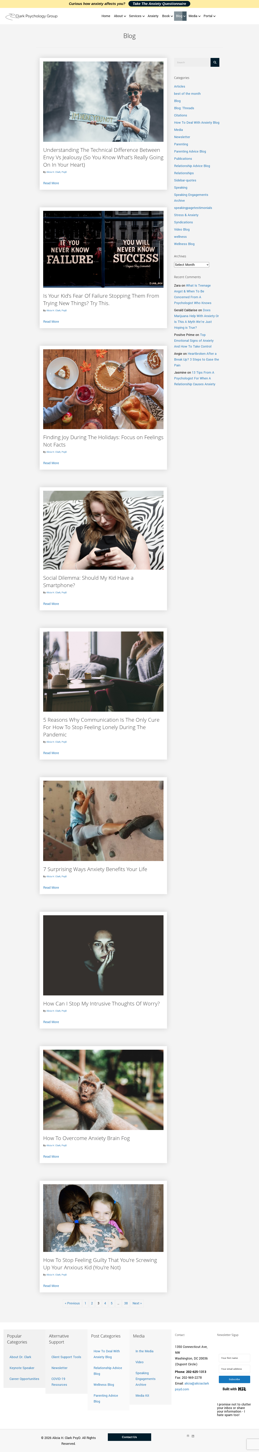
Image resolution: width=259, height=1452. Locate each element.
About (118, 16)
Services (135, 16)
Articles (179, 86)
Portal (208, 16)
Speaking (180, 187)
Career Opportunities (24, 1379)
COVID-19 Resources (59, 1382)
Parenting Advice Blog (190, 151)
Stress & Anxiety (186, 215)
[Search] (215, 62)
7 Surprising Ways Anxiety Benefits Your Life (95, 869)
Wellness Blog (184, 244)
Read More (51, 183)
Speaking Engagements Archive (145, 1379)
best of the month (187, 93)
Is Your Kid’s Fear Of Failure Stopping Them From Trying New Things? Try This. (101, 299)
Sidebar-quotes (185, 180)
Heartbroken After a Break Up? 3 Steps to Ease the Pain (196, 359)
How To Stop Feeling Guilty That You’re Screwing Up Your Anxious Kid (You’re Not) (100, 1263)
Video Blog (182, 229)
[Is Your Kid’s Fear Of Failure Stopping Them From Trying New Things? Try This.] (103, 249)
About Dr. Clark (20, 1357)
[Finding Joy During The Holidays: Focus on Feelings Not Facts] (103, 389)
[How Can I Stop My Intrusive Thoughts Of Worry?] (103, 955)
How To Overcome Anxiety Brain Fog (86, 1138)
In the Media (144, 1351)
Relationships (184, 173)
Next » (137, 1303)
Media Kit (142, 1395)
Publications (183, 158)
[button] (125, 16)
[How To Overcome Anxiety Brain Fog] (103, 1089)
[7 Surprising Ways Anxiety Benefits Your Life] (103, 820)
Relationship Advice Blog (192, 166)
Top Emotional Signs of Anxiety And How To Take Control (194, 341)
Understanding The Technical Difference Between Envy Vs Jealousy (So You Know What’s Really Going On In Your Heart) (103, 157)
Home (105, 16)
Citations (180, 115)
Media (193, 16)
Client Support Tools (66, 1357)
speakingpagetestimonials (193, 208)
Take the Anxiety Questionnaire (159, 4)
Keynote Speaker (22, 1368)
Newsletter (182, 137)
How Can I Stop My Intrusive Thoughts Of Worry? (101, 1003)
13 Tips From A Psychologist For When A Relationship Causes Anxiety (194, 378)
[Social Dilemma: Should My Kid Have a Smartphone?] (103, 530)
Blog (179, 16)
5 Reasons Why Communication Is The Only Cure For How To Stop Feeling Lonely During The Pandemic (101, 727)
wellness (180, 236)
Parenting (181, 144)
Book (166, 16)
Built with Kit (234, 1389)
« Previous (72, 1303)
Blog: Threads (184, 108)
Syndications (183, 222)
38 (126, 1303)
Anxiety (153, 16)
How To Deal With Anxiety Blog (196, 122)
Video (139, 1362)
